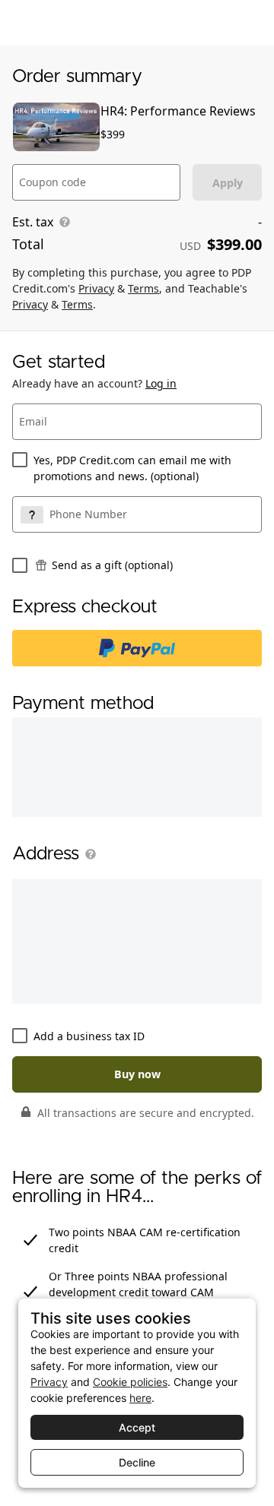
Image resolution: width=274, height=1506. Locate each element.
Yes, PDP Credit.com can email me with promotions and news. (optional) (132, 468)
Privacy (96, 288)
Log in (161, 383)
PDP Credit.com (57, 23)
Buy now (137, 1074)
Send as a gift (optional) (112, 565)
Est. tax (32, 222)
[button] (87, 854)
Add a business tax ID (89, 1036)
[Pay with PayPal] (137, 648)
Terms (143, 288)
